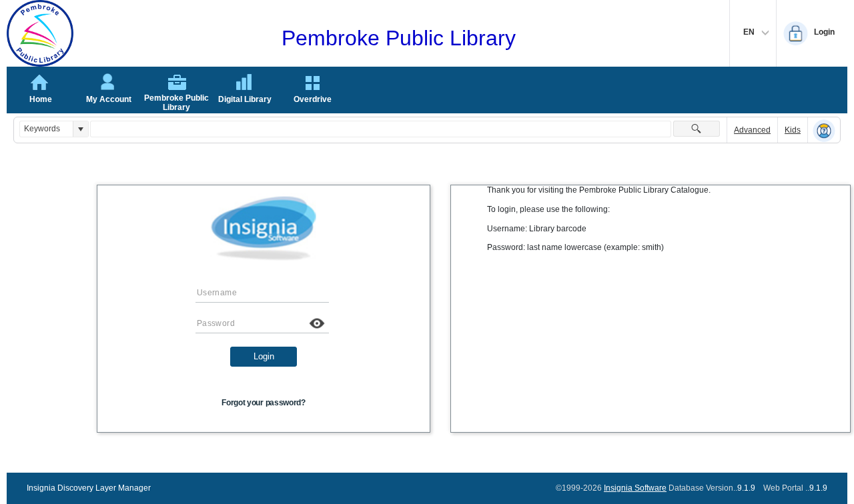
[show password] (317, 323)
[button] (80, 129)
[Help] (824, 130)
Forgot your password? (264, 402)
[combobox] (46, 129)
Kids (793, 130)
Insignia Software (635, 488)
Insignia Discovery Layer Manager (89, 488)
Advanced (752, 130)
